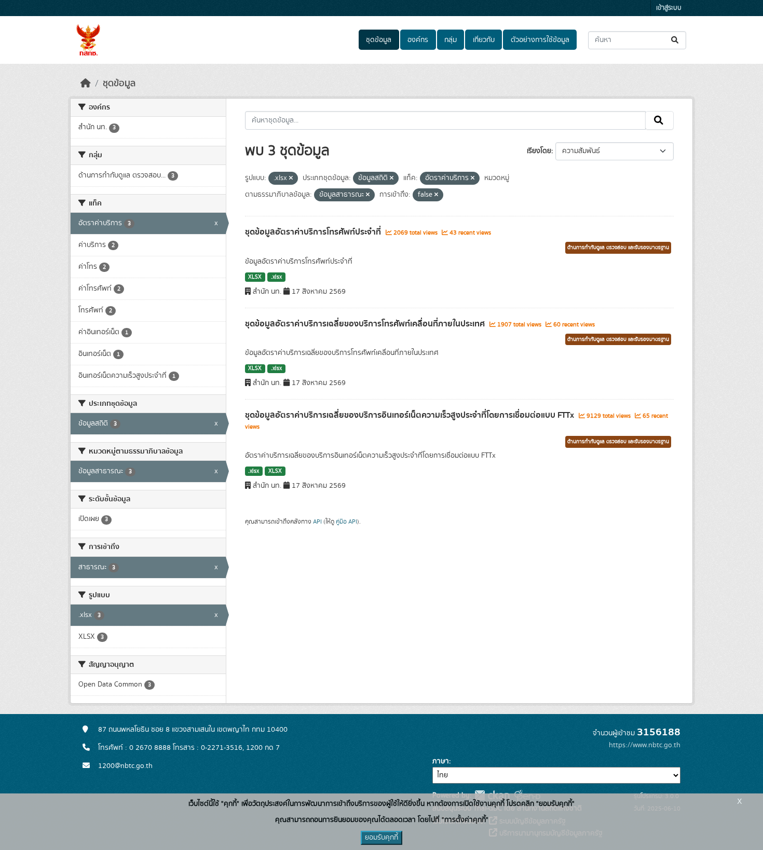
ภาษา (440, 761)
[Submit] (675, 40)
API (317, 521)
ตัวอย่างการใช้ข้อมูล (540, 40)
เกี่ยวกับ (484, 40)
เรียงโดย (539, 151)
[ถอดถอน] (291, 178)
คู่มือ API (346, 521)
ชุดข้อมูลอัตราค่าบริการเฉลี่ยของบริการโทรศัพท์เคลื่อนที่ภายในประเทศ (366, 324)
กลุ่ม (450, 40)
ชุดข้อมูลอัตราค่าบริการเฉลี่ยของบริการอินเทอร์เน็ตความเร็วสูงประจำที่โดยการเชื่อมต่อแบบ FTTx (410, 415)
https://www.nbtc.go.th (644, 745)
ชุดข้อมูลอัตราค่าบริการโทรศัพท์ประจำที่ (314, 232)
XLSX (255, 277)
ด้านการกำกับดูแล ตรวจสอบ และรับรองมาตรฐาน (618, 247)
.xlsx (276, 277)
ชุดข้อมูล (378, 40)
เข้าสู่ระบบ (669, 8)
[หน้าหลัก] (85, 83)
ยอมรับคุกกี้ (381, 837)
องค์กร (417, 40)
